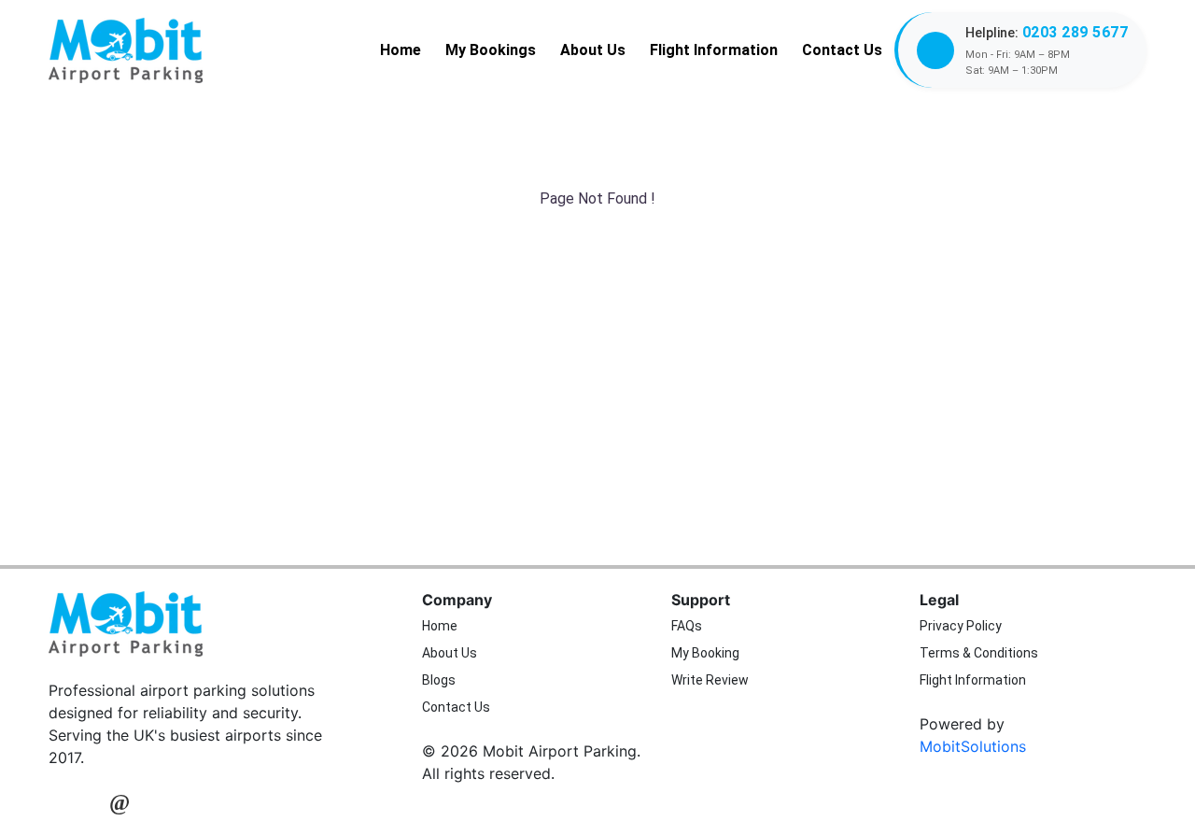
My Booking (705, 652)
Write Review (710, 679)
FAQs (686, 625)
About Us (593, 50)
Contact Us (842, 50)
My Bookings (490, 50)
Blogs (439, 679)
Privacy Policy (961, 625)
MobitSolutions (973, 746)
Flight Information (714, 50)
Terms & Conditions (979, 652)
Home (400, 50)
